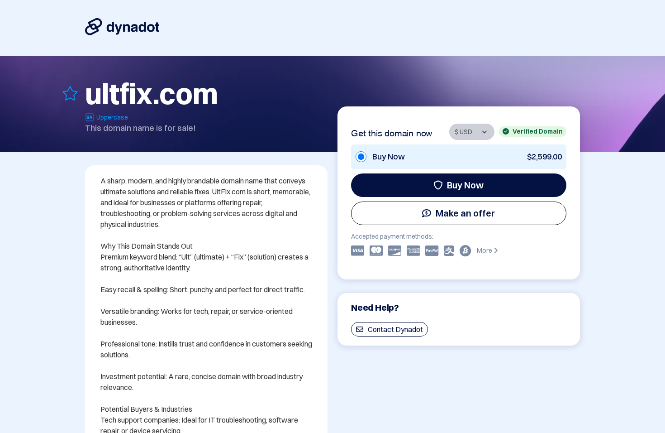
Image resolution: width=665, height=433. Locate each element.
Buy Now (465, 185)
